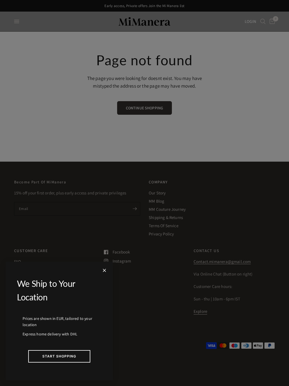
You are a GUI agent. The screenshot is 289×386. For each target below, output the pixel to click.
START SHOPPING (59, 356)
